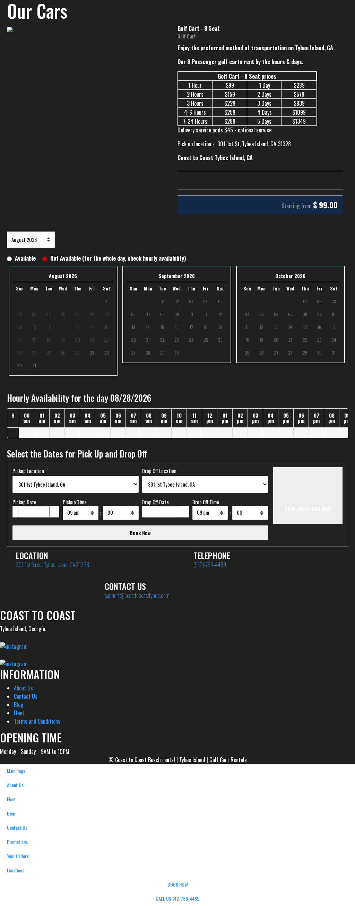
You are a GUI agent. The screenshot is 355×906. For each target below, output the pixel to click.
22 (162, 340)
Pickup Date (24, 502)
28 (92, 353)
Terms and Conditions (37, 721)
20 (133, 340)
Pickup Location (28, 470)
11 (205, 314)
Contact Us (25, 696)
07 (148, 314)
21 (148, 340)
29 (106, 353)
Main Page (16, 770)
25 (206, 340)
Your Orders (18, 856)
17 (191, 327)
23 (176, 340)
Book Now (177, 884)
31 (34, 365)
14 (148, 327)
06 (133, 314)
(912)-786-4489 (209, 564)
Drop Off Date (155, 502)
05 (220, 301)
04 (205, 301)
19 (220, 327)
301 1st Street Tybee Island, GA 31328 (52, 564)
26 (220, 340)
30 (19, 365)
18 (205, 327)
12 (220, 314)
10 (191, 314)
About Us (23, 688)
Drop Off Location (159, 470)
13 (133, 327)
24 (191, 340)
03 (191, 301)
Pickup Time (75, 502)
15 (162, 327)
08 (162, 314)
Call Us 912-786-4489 (177, 898)
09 (176, 314)
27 (133, 353)
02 (176, 301)
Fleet (19, 713)
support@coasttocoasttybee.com (137, 595)
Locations (15, 870)
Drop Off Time (205, 502)
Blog (18, 704)
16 (177, 327)
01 (162, 301)
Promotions (17, 841)
